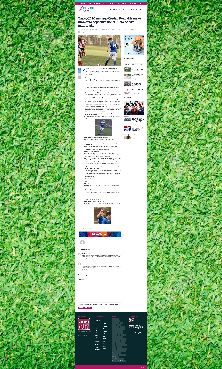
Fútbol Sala (97, 349)
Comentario (81, 279)
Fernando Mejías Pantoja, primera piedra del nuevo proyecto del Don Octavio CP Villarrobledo (137, 128)
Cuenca (121, 336)
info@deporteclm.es (117, 0)
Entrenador (123, 340)
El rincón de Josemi (97, 342)
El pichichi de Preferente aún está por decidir (139, 320)
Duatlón (96, 335)
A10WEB (82, 367)
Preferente (119, 352)
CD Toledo (120, 332)
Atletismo (97, 318)
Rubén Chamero (115, 356)
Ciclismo (96, 328)
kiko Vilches (119, 346)
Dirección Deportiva (122, 338)
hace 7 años (88, 253)
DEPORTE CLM (81, 338)
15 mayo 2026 (127, 113)
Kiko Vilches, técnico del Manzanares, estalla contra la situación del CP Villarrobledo (138, 76)
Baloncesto (97, 322)
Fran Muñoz (122, 342)
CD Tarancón (114, 332)
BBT (96, 325)
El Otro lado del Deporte (98, 339)
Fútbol (82, 14)
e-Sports (97, 337)
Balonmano (97, 323)
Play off (113, 352)
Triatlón (104, 345)
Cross (96, 330)
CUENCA (97, 0)
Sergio (83, 32)
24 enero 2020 (88, 32)
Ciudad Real (90, 228)
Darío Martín (114, 338)
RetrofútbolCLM (122, 354)
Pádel (104, 333)
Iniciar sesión (142, 0)
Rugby (104, 338)
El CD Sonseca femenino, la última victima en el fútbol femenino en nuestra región (137, 83)
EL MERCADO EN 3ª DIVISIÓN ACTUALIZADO (137, 68)
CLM (119, 334)
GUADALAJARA (102, 0)
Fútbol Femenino (98, 347)
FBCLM (113, 342)
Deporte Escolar (98, 333)
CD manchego (120, 330)
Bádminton (97, 320)
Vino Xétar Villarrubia (122, 360)
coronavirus (123, 334)
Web (101, 299)
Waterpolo (105, 350)
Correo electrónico (82, 299)
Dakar (96, 332)
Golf (104, 321)
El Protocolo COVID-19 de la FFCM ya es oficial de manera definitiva (137, 91)
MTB (104, 329)
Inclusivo (105, 324)
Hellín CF (114, 346)
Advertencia (111, 0)
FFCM (117, 342)
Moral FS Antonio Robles (121, 348)
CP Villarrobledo (115, 336)
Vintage (104, 346)
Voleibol (104, 348)
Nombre (80, 294)
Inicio (79, 14)
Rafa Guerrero (115, 354)
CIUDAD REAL (93, 0)
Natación (105, 331)
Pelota (104, 334)
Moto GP (105, 328)
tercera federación (115, 358)
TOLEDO (106, 0)
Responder (85, 259)
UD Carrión (114, 360)
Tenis (104, 341)
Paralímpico (119, 350)
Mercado (105, 326)
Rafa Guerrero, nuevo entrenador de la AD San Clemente (137, 136)
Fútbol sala (118, 344)
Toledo (122, 358)
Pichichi (124, 350)
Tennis (104, 343)
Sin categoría (106, 340)
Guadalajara (124, 344)
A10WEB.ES (93, 367)
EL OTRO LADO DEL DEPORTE (126, 0)
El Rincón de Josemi (116, 340)
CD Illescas (114, 330)
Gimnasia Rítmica (105, 319)
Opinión (113, 350)
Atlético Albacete (115, 326)
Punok (104, 336)
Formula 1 (97, 344)
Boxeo (96, 327)
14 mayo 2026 (134, 138)
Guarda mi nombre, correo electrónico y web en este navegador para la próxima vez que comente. (99, 304)
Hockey (104, 323)
